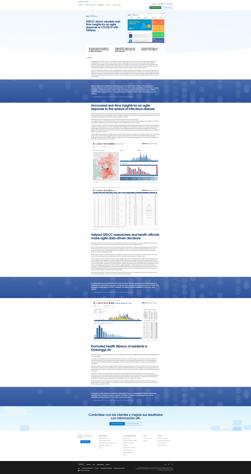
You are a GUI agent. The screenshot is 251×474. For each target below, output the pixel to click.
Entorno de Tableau (127, 450)
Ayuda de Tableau (162, 443)
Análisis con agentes (103, 438)
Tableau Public (126, 438)
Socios (144, 435)
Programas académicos (128, 452)
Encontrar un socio (147, 438)
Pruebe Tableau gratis (117, 423)
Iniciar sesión (169, 3)
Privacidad (97, 468)
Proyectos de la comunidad (129, 447)
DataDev (125, 445)
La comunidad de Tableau (129, 435)
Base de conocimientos (163, 438)
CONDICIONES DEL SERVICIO (87, 468)
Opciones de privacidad (85, 470)
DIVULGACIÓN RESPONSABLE (106, 468)
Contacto (154, 3)
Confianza (88, 464)
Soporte (160, 435)
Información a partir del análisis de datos (108, 443)
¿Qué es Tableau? (103, 435)
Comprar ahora (167, 7)
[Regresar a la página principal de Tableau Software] (83, 1)
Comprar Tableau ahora (133, 423)
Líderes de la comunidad (128, 443)
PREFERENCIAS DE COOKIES (119, 468)
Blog (94, 464)
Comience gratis (155, 7)
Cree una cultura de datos (104, 440)
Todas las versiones (162, 445)
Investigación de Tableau (104, 445)
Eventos (125, 454)
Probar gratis (85, 441)
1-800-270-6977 (161, 3)
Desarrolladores (100, 464)
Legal (79, 468)
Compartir (89, 57)
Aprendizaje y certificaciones (164, 440)
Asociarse (145, 440)
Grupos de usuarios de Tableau (130, 440)
